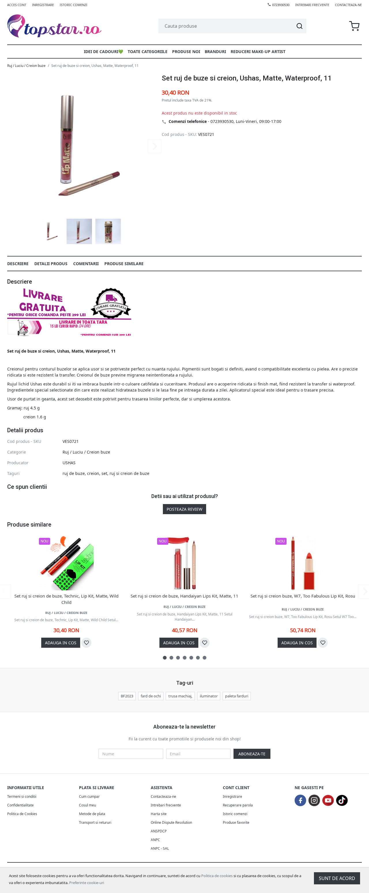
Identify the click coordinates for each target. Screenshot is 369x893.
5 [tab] (191, 658)
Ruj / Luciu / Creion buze (26, 65)
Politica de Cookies (22, 813)
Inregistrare (43, 5)
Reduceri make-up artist (258, 51)
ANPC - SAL (160, 848)
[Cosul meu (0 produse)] (354, 26)
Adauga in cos (60, 642)
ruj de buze (74, 473)
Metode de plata (92, 813)
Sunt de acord (337, 878)
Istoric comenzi (73, 5)
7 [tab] (204, 658)
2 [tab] (171, 658)
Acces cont (16, 5)
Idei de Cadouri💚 (103, 51)
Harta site (159, 813)
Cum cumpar (89, 796)
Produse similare (124, 263)
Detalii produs (50, 263)
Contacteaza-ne (348, 5)
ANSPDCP (159, 831)
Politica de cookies (217, 875)
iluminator (209, 696)
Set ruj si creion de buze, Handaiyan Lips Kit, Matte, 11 (184, 596)
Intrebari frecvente (312, 5)
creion (93, 473)
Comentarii (86, 263)
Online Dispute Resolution (171, 822)
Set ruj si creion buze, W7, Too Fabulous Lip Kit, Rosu (303, 596)
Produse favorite (236, 822)
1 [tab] (165, 658)
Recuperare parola (238, 805)
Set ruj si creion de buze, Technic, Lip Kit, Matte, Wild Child (66, 599)
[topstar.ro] (61, 26)
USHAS (69, 462)
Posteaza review (184, 509)
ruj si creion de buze (129, 473)
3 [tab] (178, 658)
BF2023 (127, 696)
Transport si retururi (95, 822)
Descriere (18, 263)
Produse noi (186, 51)
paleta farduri (236, 696)
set (104, 473)
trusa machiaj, (180, 696)
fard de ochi (151, 696)
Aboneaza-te (252, 754)
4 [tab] (185, 658)
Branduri (215, 51)
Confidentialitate (20, 805)
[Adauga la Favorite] (86, 643)
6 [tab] (198, 658)
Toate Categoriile (147, 51)
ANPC (155, 839)
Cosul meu (87, 805)
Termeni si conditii (21, 796)
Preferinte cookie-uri (86, 882)
